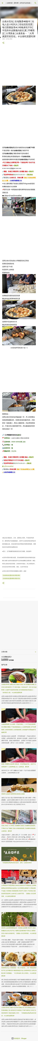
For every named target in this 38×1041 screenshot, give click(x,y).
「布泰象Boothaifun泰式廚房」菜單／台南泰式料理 (16, 862)
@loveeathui (8, 466)
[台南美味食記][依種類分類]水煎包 (11, 578)
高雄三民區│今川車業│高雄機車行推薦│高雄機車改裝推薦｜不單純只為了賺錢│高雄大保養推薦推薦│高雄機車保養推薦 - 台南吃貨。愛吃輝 (18, 828)
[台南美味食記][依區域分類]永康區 (11, 575)
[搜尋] (35, 3)
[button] (3, 43)
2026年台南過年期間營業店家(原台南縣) (13, 794)
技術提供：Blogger (20, 1038)
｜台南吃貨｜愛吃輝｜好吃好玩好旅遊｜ (18, 3)
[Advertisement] (19, 66)
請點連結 (30, 174)
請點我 (16, 165)
